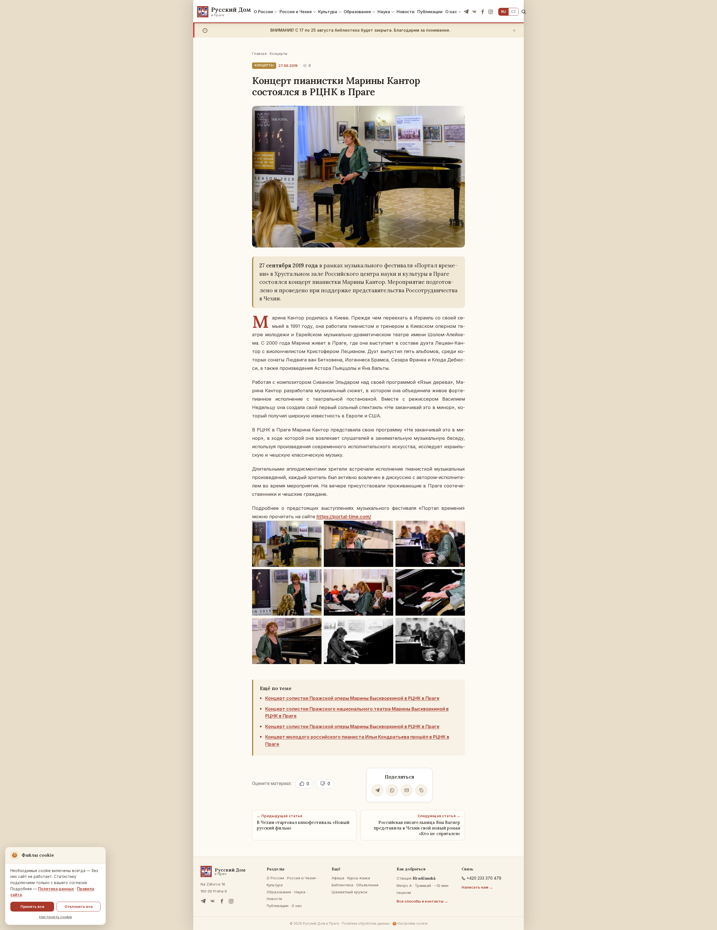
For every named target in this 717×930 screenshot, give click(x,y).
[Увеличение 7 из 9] (314, 625)
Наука (384, 11)
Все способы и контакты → (422, 901)
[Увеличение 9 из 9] (457, 625)
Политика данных (56, 889)
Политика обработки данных (366, 923)
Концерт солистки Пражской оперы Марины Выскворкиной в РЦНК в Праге (352, 698)
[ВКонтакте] (474, 12)
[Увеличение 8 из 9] (386, 625)
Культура (327, 11)
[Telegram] (466, 12)
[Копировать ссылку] (421, 790)
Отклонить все (78, 906)
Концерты (279, 54)
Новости (406, 11)
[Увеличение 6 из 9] (457, 576)
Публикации (430, 11)
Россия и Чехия (296, 11)
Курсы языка (358, 878)
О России (263, 11)
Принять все (32, 906)
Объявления (367, 885)
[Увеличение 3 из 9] (457, 528)
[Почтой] (407, 790)
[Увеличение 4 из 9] (314, 576)
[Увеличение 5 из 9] (386, 576)
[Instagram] (490, 12)
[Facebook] (482, 12)
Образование (357, 11)
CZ (513, 12)
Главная (259, 54)
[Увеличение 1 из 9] (314, 528)
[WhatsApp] (392, 790)
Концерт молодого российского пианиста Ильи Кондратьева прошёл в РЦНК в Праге (357, 740)
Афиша (338, 878)
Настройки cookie (410, 923)
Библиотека (342, 885)
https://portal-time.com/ (343, 516)
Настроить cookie (55, 917)
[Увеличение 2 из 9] (386, 528)
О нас (451, 11)
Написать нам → (477, 887)
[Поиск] (523, 11)
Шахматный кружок (349, 892)
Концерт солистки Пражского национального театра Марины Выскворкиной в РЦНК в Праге (357, 712)
